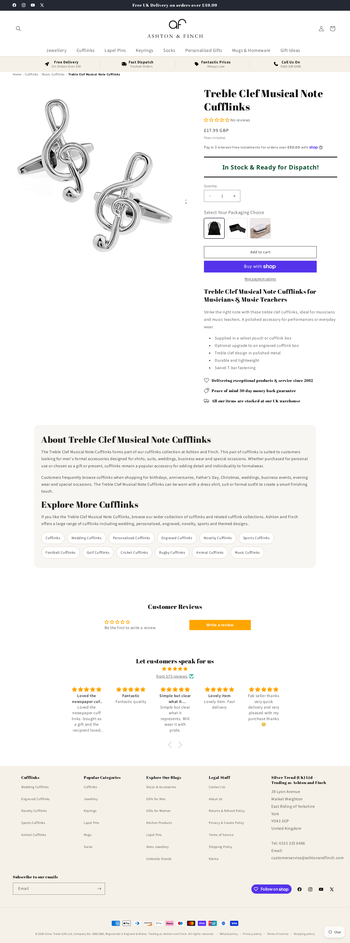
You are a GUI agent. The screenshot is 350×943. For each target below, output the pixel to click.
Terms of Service (221, 835)
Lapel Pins (91, 823)
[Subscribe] (99, 889)
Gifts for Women (158, 811)
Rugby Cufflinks (172, 552)
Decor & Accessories (161, 787)
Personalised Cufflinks (131, 538)
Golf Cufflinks (98, 552)
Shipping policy (304, 934)
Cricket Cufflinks (134, 552)
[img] (175, 669)
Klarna (214, 859)
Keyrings (90, 811)
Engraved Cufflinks (176, 538)
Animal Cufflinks (210, 552)
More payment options (260, 279)
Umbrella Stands (158, 859)
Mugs (87, 835)
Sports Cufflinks (256, 538)
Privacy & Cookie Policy (226, 823)
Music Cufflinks (247, 552)
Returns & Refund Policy (227, 811)
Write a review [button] (220, 625)
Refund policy (229, 934)
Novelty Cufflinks (218, 538)
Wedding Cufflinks (86, 538)
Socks (88, 847)
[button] (18, 28)
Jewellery (91, 799)
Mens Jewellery (157, 847)
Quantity (210, 186)
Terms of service (278, 934)
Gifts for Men (156, 799)
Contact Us (217, 787)
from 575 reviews (172, 676)
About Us (215, 799)
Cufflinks (53, 538)
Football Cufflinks (61, 552)
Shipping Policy (220, 847)
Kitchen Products (159, 823)
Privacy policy (252, 934)
